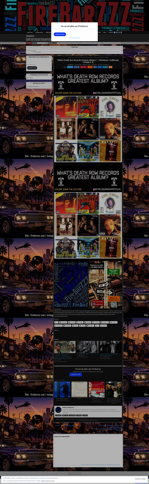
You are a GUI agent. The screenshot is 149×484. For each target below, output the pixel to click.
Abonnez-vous (59, 34)
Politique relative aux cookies (47, 480)
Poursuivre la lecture (74, 37)
